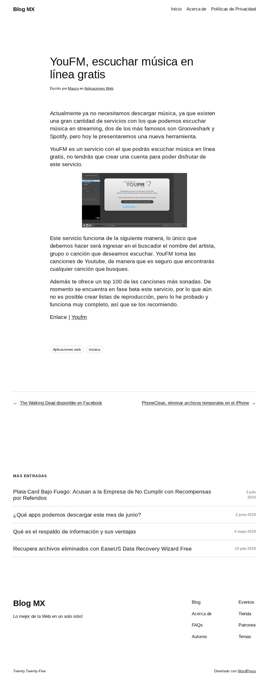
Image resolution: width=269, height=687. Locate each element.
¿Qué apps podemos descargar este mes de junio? (77, 515)
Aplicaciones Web (98, 88)
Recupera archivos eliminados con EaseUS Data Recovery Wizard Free (102, 549)
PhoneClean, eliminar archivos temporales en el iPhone (195, 402)
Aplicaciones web (67, 349)
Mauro (73, 88)
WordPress (247, 671)
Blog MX (24, 9)
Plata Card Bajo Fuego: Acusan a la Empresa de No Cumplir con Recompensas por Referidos (112, 494)
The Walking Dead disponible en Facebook (61, 402)
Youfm (79, 317)
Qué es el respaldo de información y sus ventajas (74, 531)
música (94, 349)
